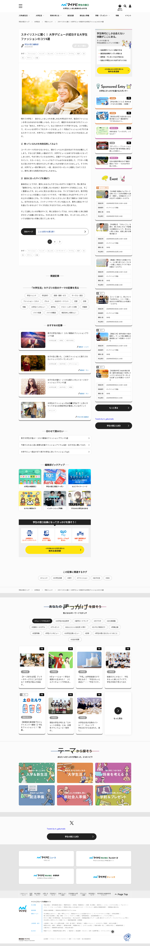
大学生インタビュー (38, 307)
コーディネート (60, 53)
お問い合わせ (45, 894)
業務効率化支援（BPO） (60, 930)
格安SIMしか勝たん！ (69, 312)
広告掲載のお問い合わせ (73, 894)
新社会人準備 (84, 15)
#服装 (70, 387)
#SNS (107, 578)
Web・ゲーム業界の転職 (57, 923)
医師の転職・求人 (99, 925)
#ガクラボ (97, 621)
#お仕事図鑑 (111, 621)
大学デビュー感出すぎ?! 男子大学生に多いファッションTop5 (45, 452)
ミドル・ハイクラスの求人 (111, 905)
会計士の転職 (112, 923)
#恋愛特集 (36, 633)
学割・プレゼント (101, 15)
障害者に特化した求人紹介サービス (73, 907)
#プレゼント (55, 627)
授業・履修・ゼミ (60, 295)
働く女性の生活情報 (49, 915)
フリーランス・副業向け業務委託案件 (95, 907)
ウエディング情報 (75, 915)
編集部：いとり (84, 347)
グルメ (46, 301)
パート (45, 907)
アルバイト (124, 905)
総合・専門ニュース (63, 913)
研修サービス (47, 930)
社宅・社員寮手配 (93, 930)
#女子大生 (63, 364)
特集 (117, 15)
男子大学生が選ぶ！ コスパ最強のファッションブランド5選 (44, 438)
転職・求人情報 (90, 905)
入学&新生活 (23, 15)
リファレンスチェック (107, 930)
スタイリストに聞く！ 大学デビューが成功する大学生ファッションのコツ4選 (81, 21)
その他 (112, 143)
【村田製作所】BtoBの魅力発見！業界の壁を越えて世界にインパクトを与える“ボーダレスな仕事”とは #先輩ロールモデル (120, 375)
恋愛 (75, 301)
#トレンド (52, 410)
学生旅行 (45, 295)
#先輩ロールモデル (38, 627)
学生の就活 (47, 905)
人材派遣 (46, 923)
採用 (70, 939)
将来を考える (54, 15)
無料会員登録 (54, 550)
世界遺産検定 (85, 915)
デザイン (29, 57)
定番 (36, 57)
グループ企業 (76, 939)
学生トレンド (49, 21)
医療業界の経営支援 (57, 927)
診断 (84, 301)
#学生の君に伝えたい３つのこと (106, 633)
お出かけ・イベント (62, 301)
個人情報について (37, 894)
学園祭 (84, 307)
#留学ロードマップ (81, 621)
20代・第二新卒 (70, 923)
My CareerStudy (66, 918)
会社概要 (46, 939)
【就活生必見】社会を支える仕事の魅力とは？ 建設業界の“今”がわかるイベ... (120, 119)
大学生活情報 (115, 913)
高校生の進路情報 (48, 910)
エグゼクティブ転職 (101, 923)
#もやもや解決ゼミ (98, 627)
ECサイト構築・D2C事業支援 (52, 918)
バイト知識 (37, 312)
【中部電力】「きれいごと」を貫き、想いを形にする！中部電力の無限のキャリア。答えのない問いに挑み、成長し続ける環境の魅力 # (120, 229)
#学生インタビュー (52, 633)
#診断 (87, 633)
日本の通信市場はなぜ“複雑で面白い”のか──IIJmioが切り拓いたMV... (119, 164)
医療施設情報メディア (88, 918)
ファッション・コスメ (31, 301)
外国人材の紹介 (69, 927)
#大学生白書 (52, 340)
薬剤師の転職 (67, 925)
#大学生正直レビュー (72, 633)
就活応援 (71, 15)
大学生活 (39, 15)
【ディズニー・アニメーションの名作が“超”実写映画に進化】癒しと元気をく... (120, 149)
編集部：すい (84, 370)
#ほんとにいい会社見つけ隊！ (75, 627)
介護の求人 (47, 927)
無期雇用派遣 (119, 925)
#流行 (69, 578)
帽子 (78, 53)
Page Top (123, 894)
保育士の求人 (110, 925)
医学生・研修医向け (78, 905)
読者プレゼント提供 (62, 894)
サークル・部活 (77, 295)
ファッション (32, 53)
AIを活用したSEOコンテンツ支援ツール (54, 920)
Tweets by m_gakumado (104, 419)
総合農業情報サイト (96, 915)
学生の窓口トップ (24, 21)
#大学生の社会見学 (62, 621)
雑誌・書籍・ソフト (62, 915)
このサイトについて (24, 894)
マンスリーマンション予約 (120, 918)
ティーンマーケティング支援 (101, 913)
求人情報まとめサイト (50, 913)
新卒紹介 (79, 923)
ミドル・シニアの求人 (56, 907)
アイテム (71, 53)
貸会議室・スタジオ (81, 930)
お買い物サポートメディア (103, 918)
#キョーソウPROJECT (42, 621)
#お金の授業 (75, 639)
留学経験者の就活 (57, 905)
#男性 (61, 340)
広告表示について (53, 894)
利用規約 (31, 894)
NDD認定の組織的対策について (104, 894)
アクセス (52, 939)
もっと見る (113, 408)
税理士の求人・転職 (49, 925)
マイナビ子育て (108, 915)
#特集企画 (114, 627)
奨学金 (53, 307)
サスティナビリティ (62, 939)
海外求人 (99, 905)
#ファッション (73, 364)
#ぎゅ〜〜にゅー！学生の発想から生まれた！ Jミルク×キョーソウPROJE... (60, 679)
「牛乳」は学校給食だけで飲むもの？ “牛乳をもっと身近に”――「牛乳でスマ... (89, 679)
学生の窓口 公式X (114, 426)
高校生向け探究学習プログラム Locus (66, 910)
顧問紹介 (59, 925)
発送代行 (71, 930)
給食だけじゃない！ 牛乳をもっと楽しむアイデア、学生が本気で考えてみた (117, 679)
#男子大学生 (70, 340)
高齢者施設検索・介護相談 (75, 920)
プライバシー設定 (83, 894)
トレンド (41, 53)
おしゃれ (50, 53)
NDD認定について (92, 894)
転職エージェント (89, 923)
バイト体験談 (51, 312)
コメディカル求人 (87, 925)
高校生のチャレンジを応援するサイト (81, 913)
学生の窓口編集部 (31, 44)
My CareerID (76, 918)
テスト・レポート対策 (69, 307)
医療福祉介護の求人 (113, 907)
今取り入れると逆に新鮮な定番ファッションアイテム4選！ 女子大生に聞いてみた (53, 445)
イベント (128, 15)
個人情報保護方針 (86, 939)
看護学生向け (67, 905)
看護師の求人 (76, 925)
